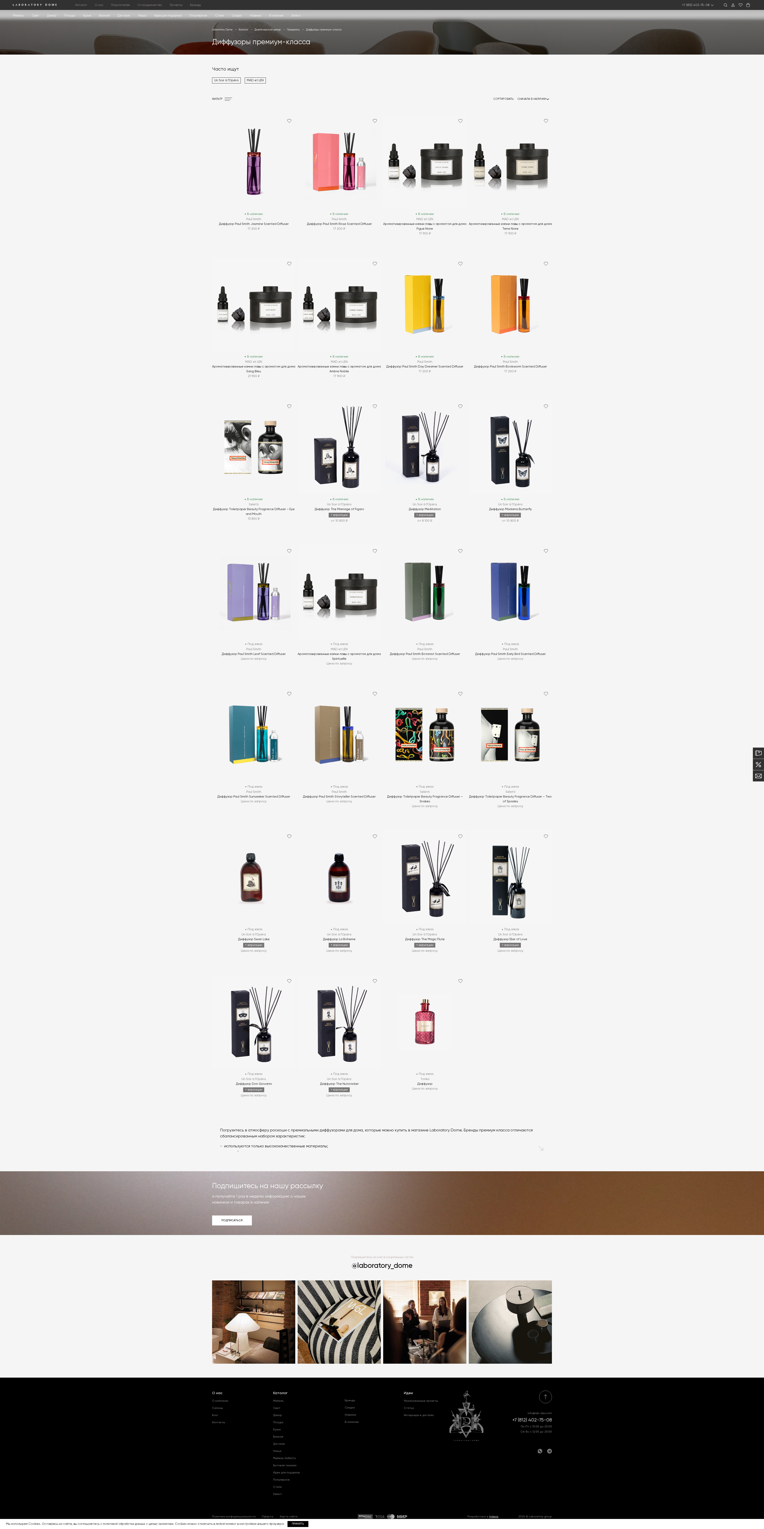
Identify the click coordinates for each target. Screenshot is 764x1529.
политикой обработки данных (124, 1523)
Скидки (237, 15)
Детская (124, 15)
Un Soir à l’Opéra (226, 80)
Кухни (87, 15)
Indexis (493, 1516)
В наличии (276, 15)
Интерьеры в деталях (419, 1415)
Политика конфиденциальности (234, 1516)
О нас (217, 1393)
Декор (52, 15)
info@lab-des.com (540, 1413)
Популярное (281, 1479)
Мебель (18, 15)
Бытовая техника (284, 1465)
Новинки (255, 15)
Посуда (69, 15)
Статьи (409, 1408)
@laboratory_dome (382, 1265)
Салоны (217, 1408)
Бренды (195, 5)
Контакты (218, 1422)
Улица (142, 15)
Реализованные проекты (421, 1401)
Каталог (280, 1393)
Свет (35, 15)
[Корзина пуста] (748, 5)
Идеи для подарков (167, 15)
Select (296, 15)
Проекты (176, 5)
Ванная (104, 15)
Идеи (408, 1393)
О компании (220, 1401)
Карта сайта (288, 1516)
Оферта (267, 1516)
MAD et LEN (255, 80)
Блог (215, 1415)
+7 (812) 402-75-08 (696, 5)
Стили (277, 1487)
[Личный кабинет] (733, 5)
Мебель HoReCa (284, 1458)
